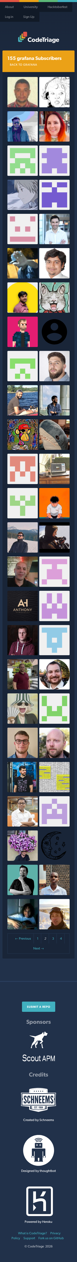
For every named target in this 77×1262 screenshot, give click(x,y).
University (31, 7)
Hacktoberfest (57, 7)
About (9, 7)
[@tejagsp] (54, 277)
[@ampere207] (54, 209)
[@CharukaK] (22, 723)
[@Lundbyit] (54, 928)
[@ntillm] (54, 517)
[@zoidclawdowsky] (22, 517)
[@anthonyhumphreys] (22, 620)
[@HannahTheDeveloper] (54, 175)
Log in (9, 17)
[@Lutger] (54, 757)
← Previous (23, 938)
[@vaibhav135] (54, 791)
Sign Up (28, 17)
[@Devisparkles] (22, 175)
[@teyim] (54, 894)
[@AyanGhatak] (22, 825)
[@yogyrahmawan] (54, 106)
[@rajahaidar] (54, 551)
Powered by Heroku (38, 1222)
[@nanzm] (22, 209)
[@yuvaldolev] (54, 380)
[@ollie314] (22, 928)
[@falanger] (22, 654)
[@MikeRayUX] (22, 894)
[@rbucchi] (22, 860)
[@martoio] (22, 791)
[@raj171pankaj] (22, 243)
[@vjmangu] (54, 586)
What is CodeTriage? (32, 1233)
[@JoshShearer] (54, 688)
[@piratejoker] (54, 654)
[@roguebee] (54, 620)
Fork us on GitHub (51, 1238)
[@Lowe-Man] (22, 757)
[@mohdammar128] (22, 312)
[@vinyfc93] (22, 277)
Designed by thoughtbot (38, 1171)
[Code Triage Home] (38, 37)
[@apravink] (22, 414)
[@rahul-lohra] (22, 551)
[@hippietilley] (54, 449)
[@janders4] (22, 346)
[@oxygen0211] (22, 688)
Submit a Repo (38, 1006)
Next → (38, 948)
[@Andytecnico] (22, 106)
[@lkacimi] (22, 586)
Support (29, 1238)
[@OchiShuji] (54, 312)
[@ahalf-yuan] (54, 483)
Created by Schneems (38, 1120)
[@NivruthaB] (22, 483)
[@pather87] (54, 243)
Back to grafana (23, 64)
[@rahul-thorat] (54, 414)
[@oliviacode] (54, 140)
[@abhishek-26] (22, 380)
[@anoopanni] (22, 140)
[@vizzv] (22, 449)
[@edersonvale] (54, 825)
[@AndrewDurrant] (54, 723)
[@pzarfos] (54, 860)
